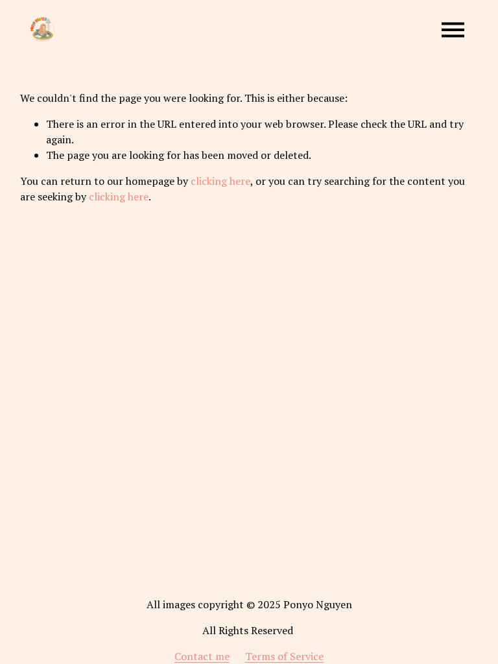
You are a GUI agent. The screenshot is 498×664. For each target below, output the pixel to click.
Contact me (202, 656)
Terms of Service (284, 656)
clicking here (220, 181)
